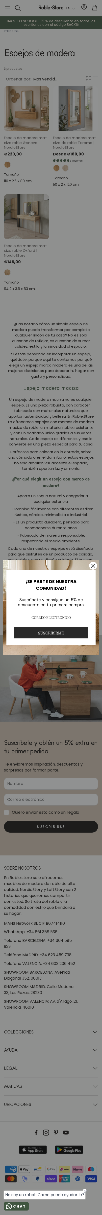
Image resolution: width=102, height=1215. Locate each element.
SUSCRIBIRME (51, 632)
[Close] (93, 566)
